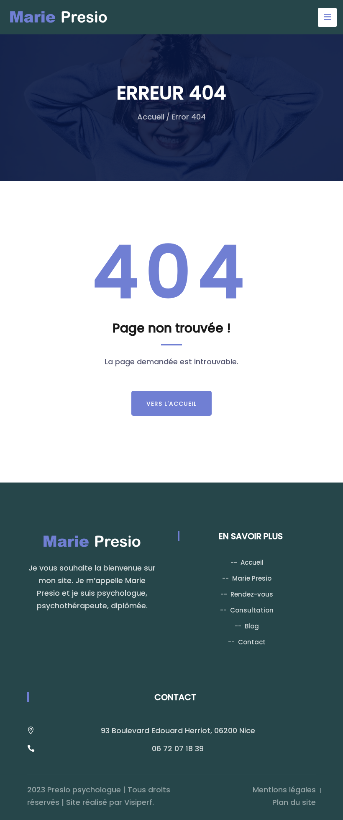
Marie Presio (251, 578)
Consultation (252, 610)
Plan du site (294, 802)
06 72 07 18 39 (178, 748)
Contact (252, 642)
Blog (252, 626)
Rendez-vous (251, 594)
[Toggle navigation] (327, 17)
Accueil (150, 117)
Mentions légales (284, 789)
